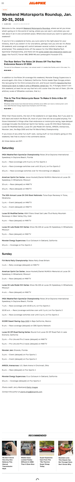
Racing (5, 9)
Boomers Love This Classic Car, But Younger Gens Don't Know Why (65, 461)
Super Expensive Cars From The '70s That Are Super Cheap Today (46, 462)
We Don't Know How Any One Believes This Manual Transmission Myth (8, 463)
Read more (7, 70)
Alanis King (7, 24)
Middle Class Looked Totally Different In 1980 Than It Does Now (27, 461)
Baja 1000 (25, 321)
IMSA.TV (56, 171)
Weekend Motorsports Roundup (36, 28)
